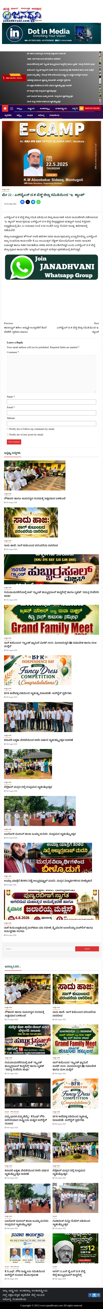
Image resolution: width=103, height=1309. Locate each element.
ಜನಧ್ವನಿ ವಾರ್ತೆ (5, 189)
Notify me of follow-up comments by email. (32, 429)
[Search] (77, 108)
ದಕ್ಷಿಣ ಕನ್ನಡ (14, 1295)
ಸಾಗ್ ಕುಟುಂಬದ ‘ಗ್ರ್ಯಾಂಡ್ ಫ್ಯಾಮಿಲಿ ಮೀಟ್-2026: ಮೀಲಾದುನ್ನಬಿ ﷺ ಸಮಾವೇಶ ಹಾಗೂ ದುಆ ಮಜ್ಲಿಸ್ (45, 70)
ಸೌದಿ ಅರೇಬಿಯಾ (14, 1112)
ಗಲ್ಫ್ (73, 109)
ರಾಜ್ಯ (18, 109)
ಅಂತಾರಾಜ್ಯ (44, 109)
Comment (13, 352)
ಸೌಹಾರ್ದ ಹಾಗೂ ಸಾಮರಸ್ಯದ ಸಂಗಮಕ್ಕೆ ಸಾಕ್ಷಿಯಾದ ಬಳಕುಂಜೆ (31, 54)
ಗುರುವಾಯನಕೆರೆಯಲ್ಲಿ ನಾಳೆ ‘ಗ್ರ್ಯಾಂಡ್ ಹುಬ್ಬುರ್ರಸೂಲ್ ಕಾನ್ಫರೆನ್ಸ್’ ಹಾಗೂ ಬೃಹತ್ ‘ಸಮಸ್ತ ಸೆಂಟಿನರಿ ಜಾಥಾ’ (46, 64)
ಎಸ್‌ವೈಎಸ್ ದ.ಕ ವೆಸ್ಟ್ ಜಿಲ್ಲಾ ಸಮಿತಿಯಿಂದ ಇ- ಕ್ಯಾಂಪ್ (78, 327)
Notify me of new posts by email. (26, 434)
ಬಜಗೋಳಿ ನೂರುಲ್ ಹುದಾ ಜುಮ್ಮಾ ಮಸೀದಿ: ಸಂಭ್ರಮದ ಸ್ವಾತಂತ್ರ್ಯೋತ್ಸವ (35, 96)
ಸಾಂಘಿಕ (30, 115)
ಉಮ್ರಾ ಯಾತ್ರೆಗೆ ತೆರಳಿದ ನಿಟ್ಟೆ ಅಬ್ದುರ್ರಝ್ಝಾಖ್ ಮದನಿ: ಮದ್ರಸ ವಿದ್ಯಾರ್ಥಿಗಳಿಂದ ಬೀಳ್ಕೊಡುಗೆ (48, 880)
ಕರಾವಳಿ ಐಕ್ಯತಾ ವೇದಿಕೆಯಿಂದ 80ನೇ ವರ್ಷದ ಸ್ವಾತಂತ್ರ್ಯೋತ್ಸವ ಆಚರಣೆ (34, 86)
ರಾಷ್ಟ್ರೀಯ (31, 109)
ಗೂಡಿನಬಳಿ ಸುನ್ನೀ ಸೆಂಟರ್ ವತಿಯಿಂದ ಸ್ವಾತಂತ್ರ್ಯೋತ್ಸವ (28, 102)
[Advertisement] (51, 299)
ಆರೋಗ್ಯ (41, 115)
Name (11, 396)
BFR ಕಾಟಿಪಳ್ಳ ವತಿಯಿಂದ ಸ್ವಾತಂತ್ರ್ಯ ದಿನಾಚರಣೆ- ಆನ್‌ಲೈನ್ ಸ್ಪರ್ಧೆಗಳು (33, 80)
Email (11, 407)
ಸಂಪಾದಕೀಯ (54, 115)
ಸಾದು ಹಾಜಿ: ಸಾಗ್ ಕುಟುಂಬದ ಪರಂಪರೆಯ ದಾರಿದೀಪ (28, 59)
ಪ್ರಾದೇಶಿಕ (8, 115)
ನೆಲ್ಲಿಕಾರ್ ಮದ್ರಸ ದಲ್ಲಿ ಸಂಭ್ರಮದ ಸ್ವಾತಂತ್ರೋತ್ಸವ (26, 91)
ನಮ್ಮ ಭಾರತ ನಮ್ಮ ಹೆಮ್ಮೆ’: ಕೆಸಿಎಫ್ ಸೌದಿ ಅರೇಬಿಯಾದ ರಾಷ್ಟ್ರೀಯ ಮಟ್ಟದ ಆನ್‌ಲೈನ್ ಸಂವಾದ (42, 75)
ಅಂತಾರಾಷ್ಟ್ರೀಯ (61, 109)
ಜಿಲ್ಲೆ (18, 115)
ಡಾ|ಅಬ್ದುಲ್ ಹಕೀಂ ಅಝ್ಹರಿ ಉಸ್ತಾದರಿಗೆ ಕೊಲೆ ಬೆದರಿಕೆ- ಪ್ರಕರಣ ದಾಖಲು (25, 327)
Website (11, 418)
